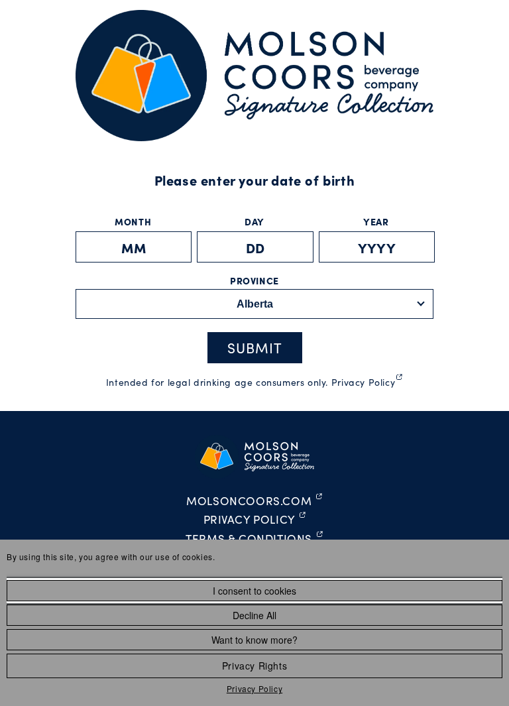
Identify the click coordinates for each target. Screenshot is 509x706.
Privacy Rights (254, 665)
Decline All (254, 615)
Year (375, 221)
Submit (254, 347)
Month (133, 221)
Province (254, 280)
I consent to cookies (254, 590)
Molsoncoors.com (254, 501)
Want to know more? (254, 639)
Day (254, 221)
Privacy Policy (254, 688)
